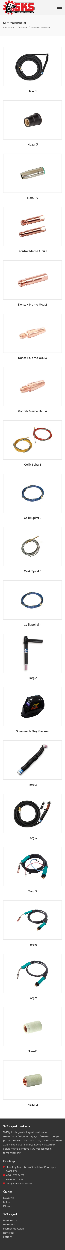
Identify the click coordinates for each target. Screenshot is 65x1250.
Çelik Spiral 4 (32, 624)
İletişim (7, 1236)
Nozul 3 (32, 144)
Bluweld (8, 1206)
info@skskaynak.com (19, 1183)
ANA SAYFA (8, 27)
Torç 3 (32, 784)
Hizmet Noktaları (13, 1228)
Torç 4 (32, 838)
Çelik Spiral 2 (32, 518)
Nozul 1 (33, 1051)
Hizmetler (9, 1224)
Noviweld (9, 1197)
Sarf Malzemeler (40, 27)
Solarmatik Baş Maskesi (32, 731)
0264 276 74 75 (15, 1175)
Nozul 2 (32, 1105)
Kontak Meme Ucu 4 (32, 411)
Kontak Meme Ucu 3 (32, 358)
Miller (6, 1201)
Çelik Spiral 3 (32, 571)
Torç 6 (32, 944)
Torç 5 (32, 891)
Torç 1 (33, 91)
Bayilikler (8, 1232)
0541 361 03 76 (14, 1179)
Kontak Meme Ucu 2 (32, 304)
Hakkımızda (10, 1220)
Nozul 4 (32, 198)
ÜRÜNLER (22, 27)
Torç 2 (32, 678)
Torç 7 (32, 998)
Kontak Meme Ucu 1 (32, 251)
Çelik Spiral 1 (32, 464)
